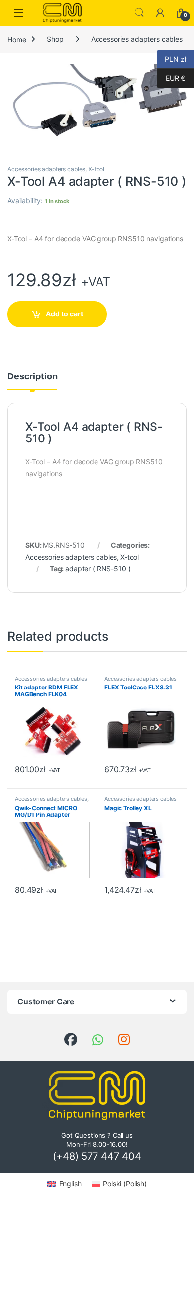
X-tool (96, 169)
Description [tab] (32, 376)
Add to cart (64, 314)
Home (16, 39)
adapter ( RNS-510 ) (97, 568)
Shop (55, 39)
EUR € (171, 78)
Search (139, 12)
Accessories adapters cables (137, 39)
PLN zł (171, 59)
